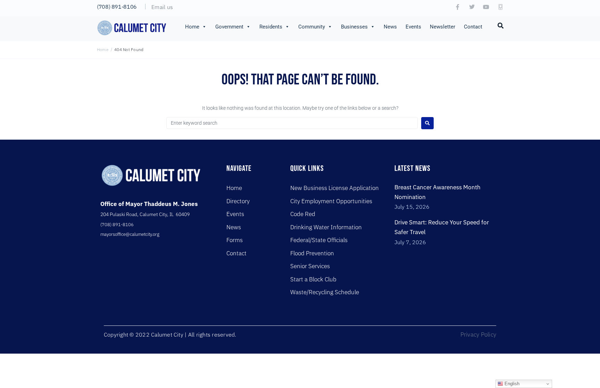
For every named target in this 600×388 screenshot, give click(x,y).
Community (311, 27)
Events (413, 27)
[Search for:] (292, 123)
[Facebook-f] (457, 7)
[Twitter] (472, 7)
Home (192, 27)
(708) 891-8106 (117, 6)
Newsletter (442, 27)
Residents (270, 27)
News (390, 27)
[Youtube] (486, 7)
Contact (473, 27)
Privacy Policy (478, 334)
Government (229, 27)
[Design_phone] (500, 7)
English (511, 383)
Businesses (354, 27)
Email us (162, 6)
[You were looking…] (501, 25)
